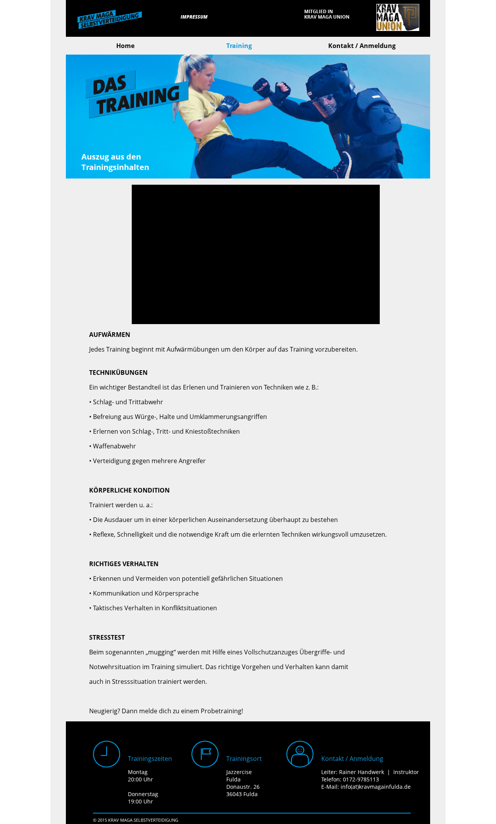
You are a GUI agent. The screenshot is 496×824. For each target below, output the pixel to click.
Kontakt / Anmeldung (362, 45)
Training (239, 45)
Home (125, 45)
